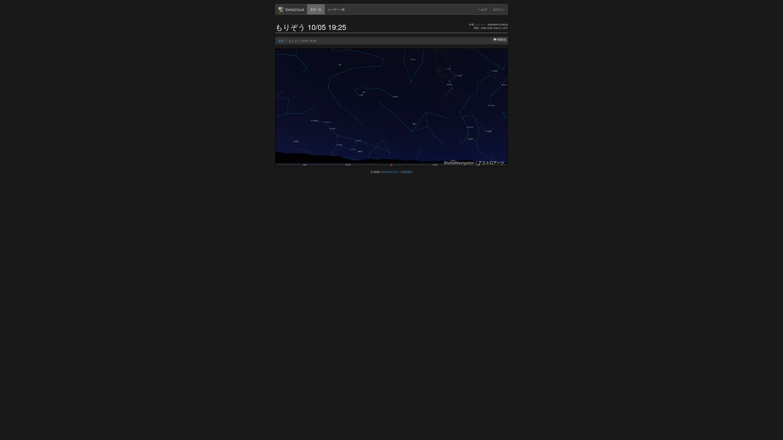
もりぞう (481, 24)
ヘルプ (482, 9)
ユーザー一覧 (336, 9)
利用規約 (406, 172)
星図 (281, 41)
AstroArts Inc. (389, 172)
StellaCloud (294, 9)
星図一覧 (316, 9)
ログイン (498, 9)
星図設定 (501, 39)
